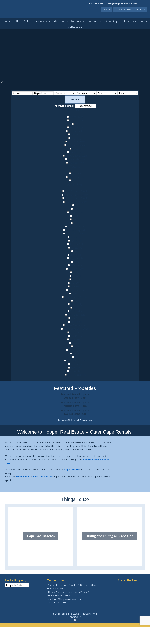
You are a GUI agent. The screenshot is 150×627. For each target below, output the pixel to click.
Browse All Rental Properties (75, 420)
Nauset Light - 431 (75, 414)
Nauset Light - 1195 (75, 406)
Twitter (145, 3)
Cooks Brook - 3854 (75, 397)
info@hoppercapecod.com (122, 3)
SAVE (106, 9)
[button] (75, 82)
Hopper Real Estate (29, 13)
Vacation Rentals (43, 476)
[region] (75, 56)
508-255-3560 (95, 3)
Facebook (141, 3)
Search (75, 99)
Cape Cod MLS (72, 469)
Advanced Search (64, 106)
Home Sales (22, 476)
